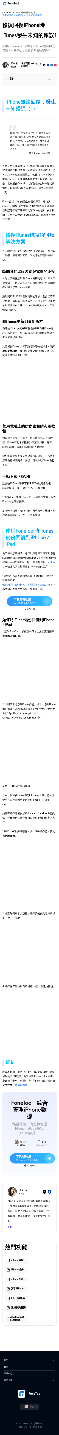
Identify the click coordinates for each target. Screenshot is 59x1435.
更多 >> (11, 1227)
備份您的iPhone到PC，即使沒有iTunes (23, 585)
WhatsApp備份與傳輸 (17, 1318)
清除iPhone (17, 1288)
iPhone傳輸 (17, 1260)
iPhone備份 (17, 1269)
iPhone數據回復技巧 (25, 13)
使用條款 (37, 1427)
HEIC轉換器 (18, 1298)
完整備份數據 (20, 1085)
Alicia (13, 66)
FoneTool (13, 3)
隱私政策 (23, 1427)
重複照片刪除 (18, 1307)
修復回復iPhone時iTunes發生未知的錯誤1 (22, 15)
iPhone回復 (17, 1279)
